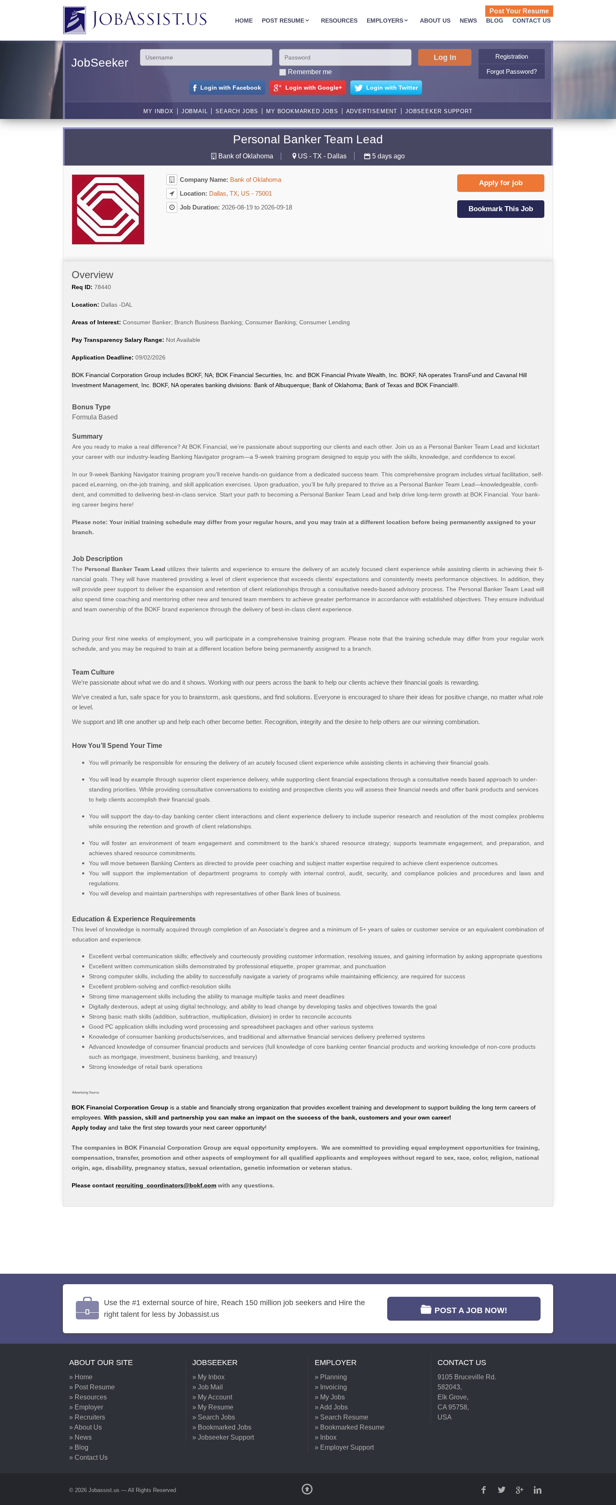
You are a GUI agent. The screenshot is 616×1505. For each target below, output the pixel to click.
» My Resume (212, 1407)
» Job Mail (207, 1387)
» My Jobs (330, 1397)
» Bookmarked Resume (350, 1427)
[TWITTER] (502, 1490)
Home (244, 20)
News (468, 20)
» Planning (331, 1377)
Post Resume (283, 20)
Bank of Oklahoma (245, 156)
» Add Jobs (331, 1407)
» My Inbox (208, 1377)
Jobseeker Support (439, 111)
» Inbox (325, 1437)
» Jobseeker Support (223, 1437)
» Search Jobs (213, 1417)
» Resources (88, 1397)
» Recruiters (87, 1417)
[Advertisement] (302, 1240)
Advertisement (371, 111)
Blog (494, 20)
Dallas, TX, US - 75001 (240, 193)
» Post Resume (92, 1387)
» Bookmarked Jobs (221, 1427)
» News (80, 1437)
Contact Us (531, 20)
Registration (511, 56)
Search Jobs (236, 111)
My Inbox (158, 111)
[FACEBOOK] (484, 1490)
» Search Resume (341, 1417)
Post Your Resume (519, 11)
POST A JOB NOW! (471, 1310)
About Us (435, 20)
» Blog (78, 1447)
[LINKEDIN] (538, 1490)
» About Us (85, 1427)
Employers (385, 20)
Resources (339, 20)
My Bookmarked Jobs (302, 111)
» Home (81, 1377)
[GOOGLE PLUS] (520, 1490)
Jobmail (194, 111)
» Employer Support (344, 1447)
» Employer (86, 1407)
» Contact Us (88, 1457)
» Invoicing (331, 1387)
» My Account (212, 1397)
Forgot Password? (512, 71)
